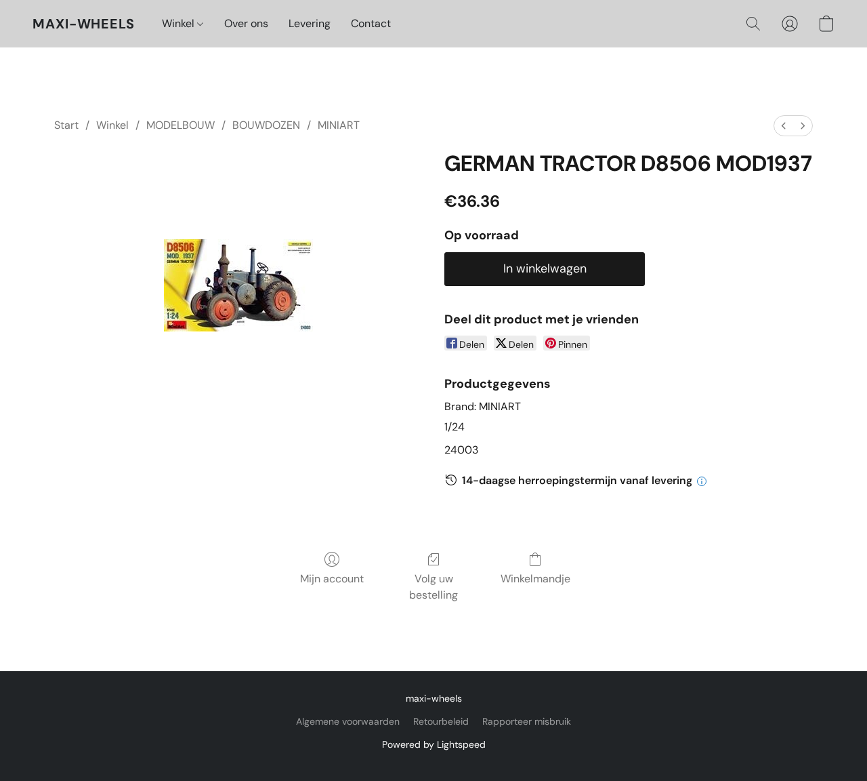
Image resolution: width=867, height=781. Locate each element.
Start (66, 125)
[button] (84, 24)
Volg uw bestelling (433, 587)
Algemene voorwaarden (348, 721)
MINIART (339, 125)
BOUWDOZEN (266, 125)
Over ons (246, 23)
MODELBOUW (180, 125)
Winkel (179, 23)
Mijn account (332, 579)
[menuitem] (783, 126)
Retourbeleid (441, 721)
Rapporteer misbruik (526, 721)
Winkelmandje (535, 579)
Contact (371, 23)
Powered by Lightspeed (434, 744)
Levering (310, 23)
